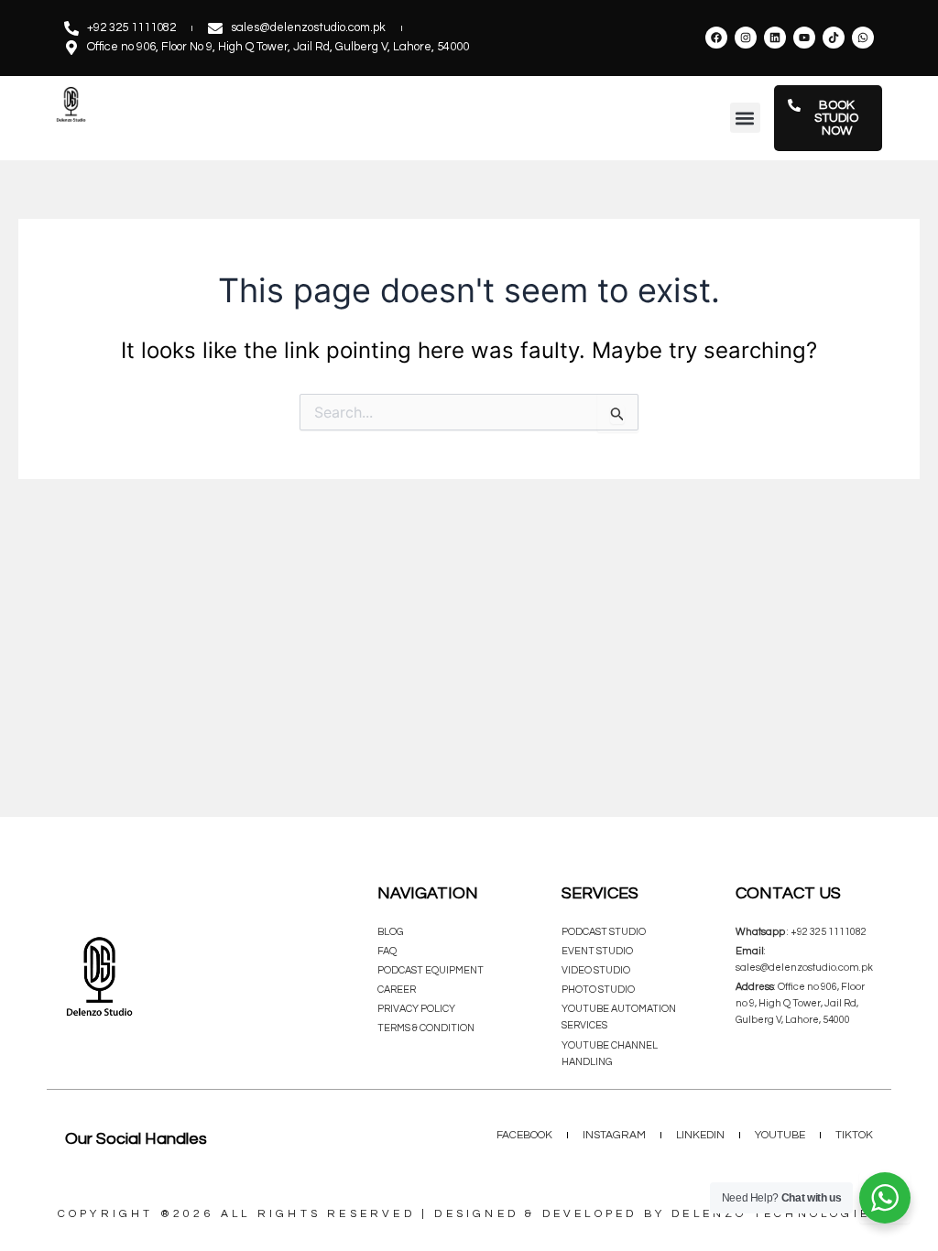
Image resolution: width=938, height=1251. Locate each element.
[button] (745, 118)
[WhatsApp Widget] (885, 1198)
